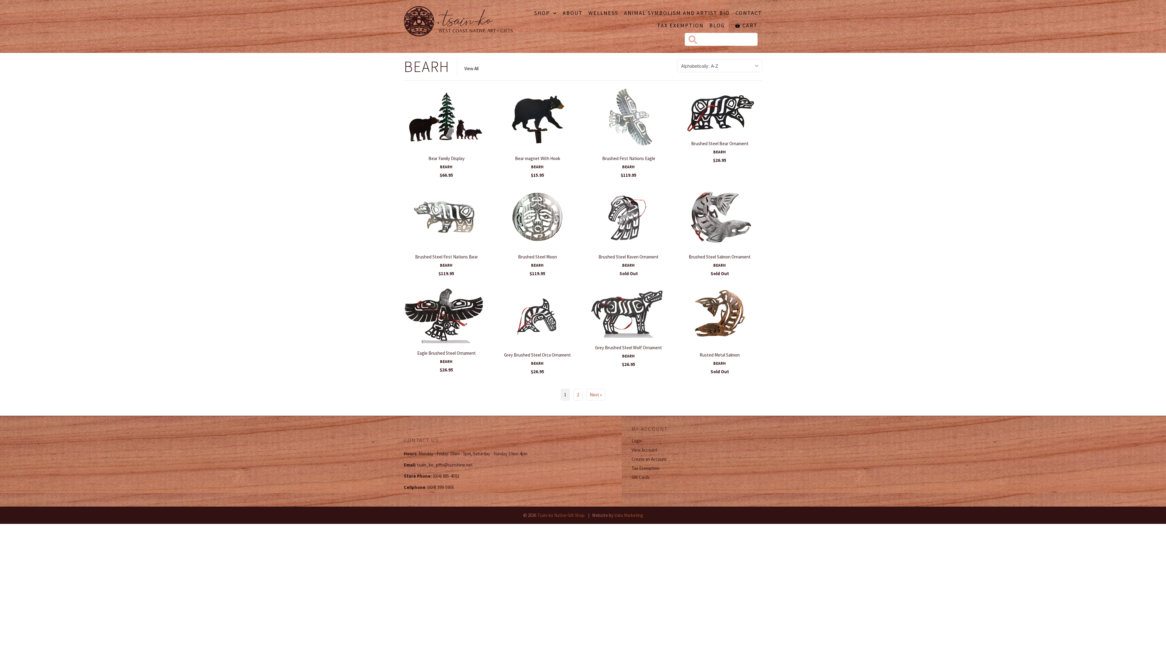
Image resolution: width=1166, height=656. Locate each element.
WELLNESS (603, 13)
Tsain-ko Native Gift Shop (561, 515)
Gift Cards (641, 477)
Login (637, 441)
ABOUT (573, 13)
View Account (644, 450)
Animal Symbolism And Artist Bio (677, 13)
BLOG (717, 26)
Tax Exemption (680, 26)
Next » (596, 395)
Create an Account (649, 459)
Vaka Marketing (628, 515)
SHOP (543, 13)
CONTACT (748, 13)
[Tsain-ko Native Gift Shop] (458, 22)
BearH (426, 66)
